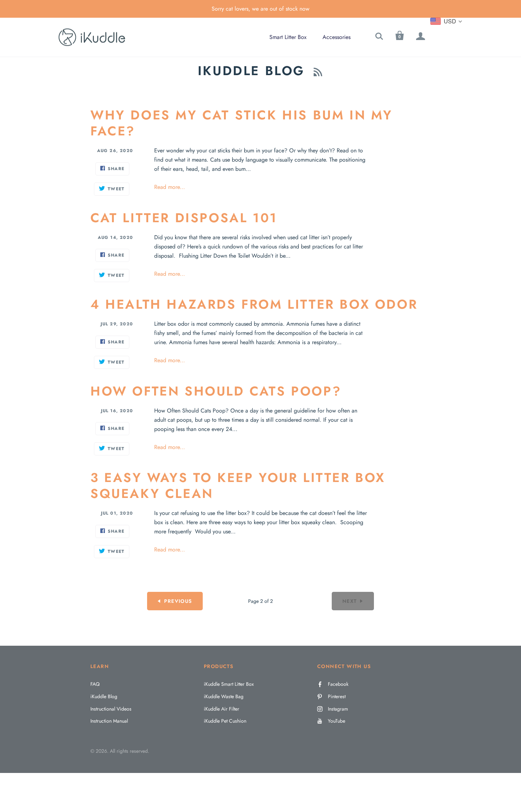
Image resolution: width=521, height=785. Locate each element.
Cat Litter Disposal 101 (184, 217)
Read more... (169, 187)
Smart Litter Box (288, 37)
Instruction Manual (109, 720)
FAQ (95, 684)
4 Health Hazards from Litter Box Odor (254, 304)
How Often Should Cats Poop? (215, 391)
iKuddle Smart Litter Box (229, 684)
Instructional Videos (110, 708)
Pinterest (337, 696)
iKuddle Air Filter (221, 708)
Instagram (338, 708)
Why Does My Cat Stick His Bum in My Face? (241, 123)
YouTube (336, 720)
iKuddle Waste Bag (223, 696)
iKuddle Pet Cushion (225, 720)
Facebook (338, 684)
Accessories (337, 37)
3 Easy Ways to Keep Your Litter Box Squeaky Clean (237, 485)
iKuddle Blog (103, 696)
